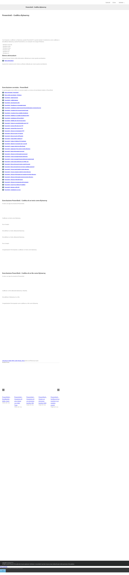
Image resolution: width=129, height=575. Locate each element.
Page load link (3, 567)
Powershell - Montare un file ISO (12, 187)
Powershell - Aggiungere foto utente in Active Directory (17, 148)
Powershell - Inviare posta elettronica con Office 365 (17, 161)
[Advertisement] (30, 27)
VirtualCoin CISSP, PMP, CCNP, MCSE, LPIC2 (13, 360)
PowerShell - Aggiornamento (11, 97)
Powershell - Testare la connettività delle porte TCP (16, 123)
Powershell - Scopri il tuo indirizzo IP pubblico (15, 184)
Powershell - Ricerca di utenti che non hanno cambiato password (19, 166)
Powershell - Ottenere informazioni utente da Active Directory (19, 177)
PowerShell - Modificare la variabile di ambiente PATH (17, 115)
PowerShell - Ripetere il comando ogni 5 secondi (16, 143)
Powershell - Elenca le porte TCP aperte (14, 133)
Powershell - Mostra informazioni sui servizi (14, 151)
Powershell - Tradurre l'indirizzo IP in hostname (15, 141)
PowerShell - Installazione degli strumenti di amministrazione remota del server (23, 107)
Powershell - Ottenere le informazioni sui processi (16, 154)
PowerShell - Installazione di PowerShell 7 (14, 118)
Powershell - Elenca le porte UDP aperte (14, 136)
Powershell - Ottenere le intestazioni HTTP (14, 131)
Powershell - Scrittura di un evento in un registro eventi (55, 401)
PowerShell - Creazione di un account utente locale (16, 110)
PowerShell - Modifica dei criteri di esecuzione (15, 120)
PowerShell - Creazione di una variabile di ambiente (16, 113)
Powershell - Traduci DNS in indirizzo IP (13, 138)
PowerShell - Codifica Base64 (11, 100)
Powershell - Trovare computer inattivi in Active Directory (18, 171)
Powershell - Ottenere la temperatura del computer (16, 182)
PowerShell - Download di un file (12, 102)
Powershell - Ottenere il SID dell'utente (14, 179)
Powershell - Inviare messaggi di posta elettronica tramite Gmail (19, 159)
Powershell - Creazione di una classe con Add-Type (18, 401)
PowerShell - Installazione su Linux (13, 189)
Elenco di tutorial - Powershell (11, 92)
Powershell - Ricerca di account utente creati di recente (17, 164)
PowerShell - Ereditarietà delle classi (6, 399)
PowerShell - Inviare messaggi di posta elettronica (16, 156)
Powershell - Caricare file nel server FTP (14, 128)
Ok (3, 570)
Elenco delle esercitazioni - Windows (13, 95)
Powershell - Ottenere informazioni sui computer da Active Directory (20, 174)
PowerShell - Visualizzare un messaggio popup (15, 105)
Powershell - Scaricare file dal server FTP (14, 125)
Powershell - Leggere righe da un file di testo (15, 146)
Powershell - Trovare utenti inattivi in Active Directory (17, 169)
